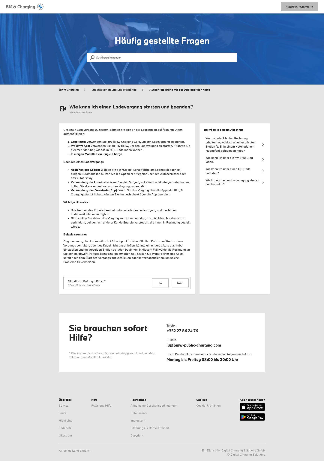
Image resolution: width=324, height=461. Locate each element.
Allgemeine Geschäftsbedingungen (153, 405)
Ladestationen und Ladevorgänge (114, 89)
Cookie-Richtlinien (208, 405)
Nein (180, 283)
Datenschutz (138, 413)
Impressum (137, 420)
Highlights (65, 420)
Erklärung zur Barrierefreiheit (149, 428)
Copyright (136, 435)
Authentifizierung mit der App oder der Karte (179, 89)
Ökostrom (65, 435)
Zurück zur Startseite (299, 7)
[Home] (25, 7)
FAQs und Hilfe (101, 405)
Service (64, 405)
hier (73, 150)
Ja (160, 283)
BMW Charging (69, 89)
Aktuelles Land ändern (74, 450)
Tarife (62, 413)
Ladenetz (65, 428)
